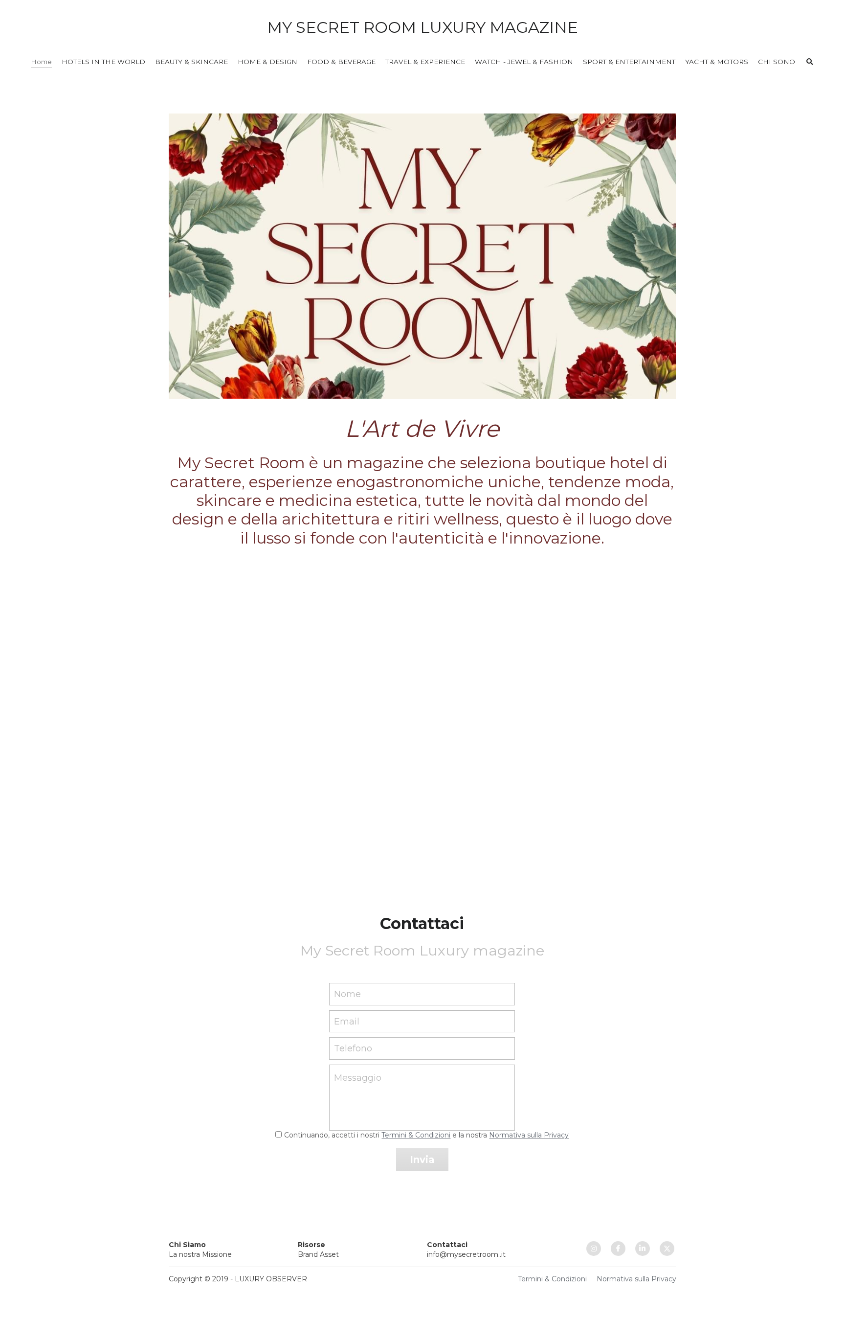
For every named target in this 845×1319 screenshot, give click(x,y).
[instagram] (593, 1248)
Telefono (353, 1048)
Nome (347, 994)
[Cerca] (810, 62)
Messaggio (357, 1077)
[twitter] (667, 1248)
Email (346, 1021)
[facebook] (618, 1248)
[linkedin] (642, 1248)
